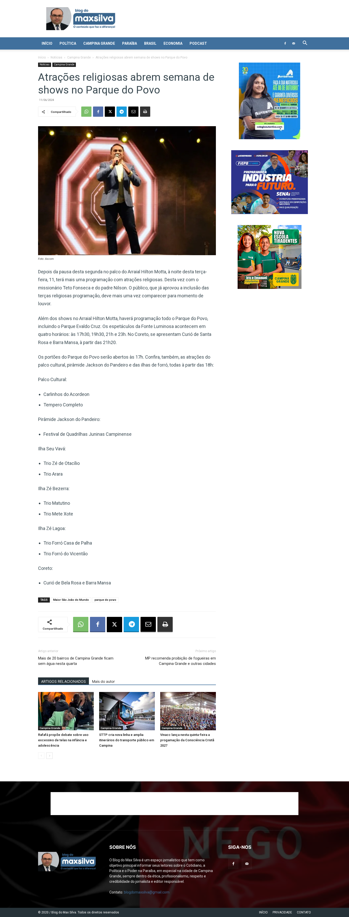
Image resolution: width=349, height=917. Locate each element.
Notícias (56, 57)
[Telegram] (122, 112)
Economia (173, 43)
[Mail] (293, 43)
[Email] (133, 112)
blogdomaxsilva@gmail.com (146, 892)
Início (47, 43)
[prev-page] (41, 756)
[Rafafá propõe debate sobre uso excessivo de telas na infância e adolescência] (66, 711)
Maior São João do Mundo (71, 600)
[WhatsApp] (86, 112)
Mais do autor (103, 681)
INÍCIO (263, 912)
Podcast (198, 43)
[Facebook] (285, 43)
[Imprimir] (145, 112)
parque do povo (105, 600)
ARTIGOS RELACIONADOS (63, 681)
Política (68, 43)
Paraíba (129, 43)
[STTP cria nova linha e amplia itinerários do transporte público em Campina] (127, 711)
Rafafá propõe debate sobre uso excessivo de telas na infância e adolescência (63, 740)
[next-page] (49, 756)
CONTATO (304, 912)
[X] (110, 112)
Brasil (150, 43)
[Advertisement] (174, 803)
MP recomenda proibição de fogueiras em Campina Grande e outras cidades (180, 661)
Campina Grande (99, 43)
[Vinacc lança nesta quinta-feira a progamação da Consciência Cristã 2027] (188, 711)
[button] (305, 43)
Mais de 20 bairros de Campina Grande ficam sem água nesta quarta (75, 661)
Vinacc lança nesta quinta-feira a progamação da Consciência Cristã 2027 (187, 740)
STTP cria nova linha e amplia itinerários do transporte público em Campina (126, 740)
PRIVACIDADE (282, 912)
